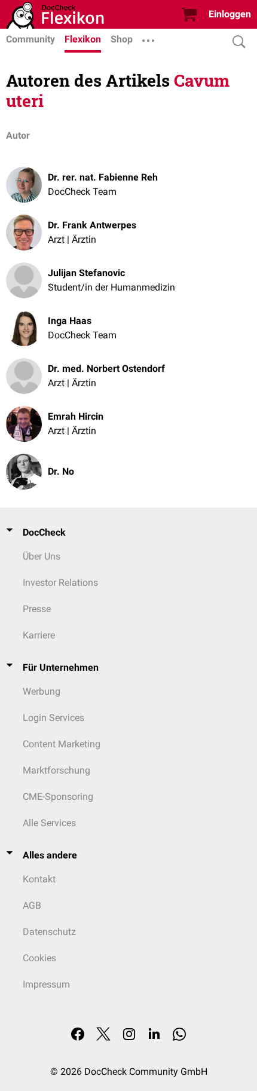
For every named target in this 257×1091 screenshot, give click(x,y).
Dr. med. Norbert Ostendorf (106, 368)
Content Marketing (61, 744)
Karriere (39, 635)
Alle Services (49, 823)
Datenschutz (49, 931)
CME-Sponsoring (58, 796)
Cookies (39, 958)
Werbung (41, 691)
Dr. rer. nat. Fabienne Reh (103, 177)
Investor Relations (60, 582)
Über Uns (41, 556)
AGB (32, 905)
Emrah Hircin (75, 416)
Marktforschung (56, 770)
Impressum (46, 984)
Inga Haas (69, 320)
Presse (37, 609)
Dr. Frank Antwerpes (92, 225)
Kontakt (39, 879)
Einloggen (230, 14)
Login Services (53, 717)
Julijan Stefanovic (86, 273)
